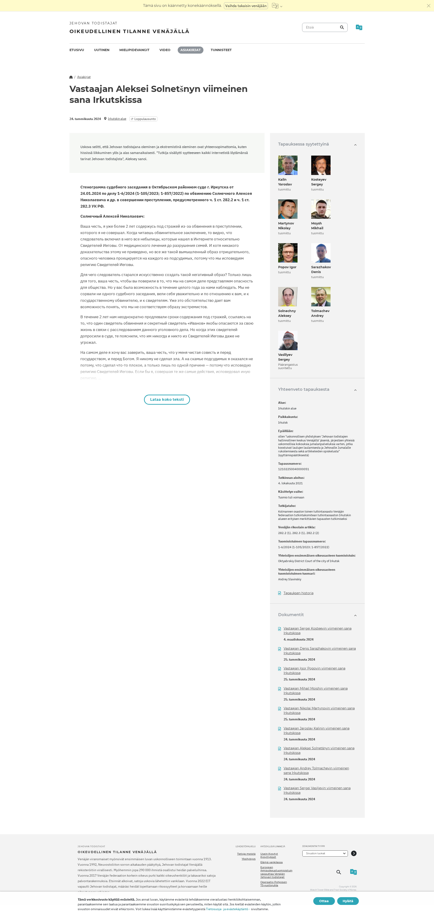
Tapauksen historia (298, 593)
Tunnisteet (221, 50)
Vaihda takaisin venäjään (246, 5)
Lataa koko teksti (167, 399)
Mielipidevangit (134, 50)
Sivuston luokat (315, 853)
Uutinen (101, 50)
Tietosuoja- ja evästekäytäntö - (228, 909)
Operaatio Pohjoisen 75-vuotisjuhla (273, 884)
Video (164, 50)
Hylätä (348, 901)
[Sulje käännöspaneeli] (429, 5)
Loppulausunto (145, 119)
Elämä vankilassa (271, 862)
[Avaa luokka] (354, 853)
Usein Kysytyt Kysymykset (269, 855)
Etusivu (76, 50)
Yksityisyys (249, 858)
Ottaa (324, 901)
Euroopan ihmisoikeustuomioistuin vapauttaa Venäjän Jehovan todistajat (276, 872)
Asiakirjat (190, 50)
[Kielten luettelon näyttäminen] (277, 5)
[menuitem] (77, 50)
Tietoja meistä (246, 853)
